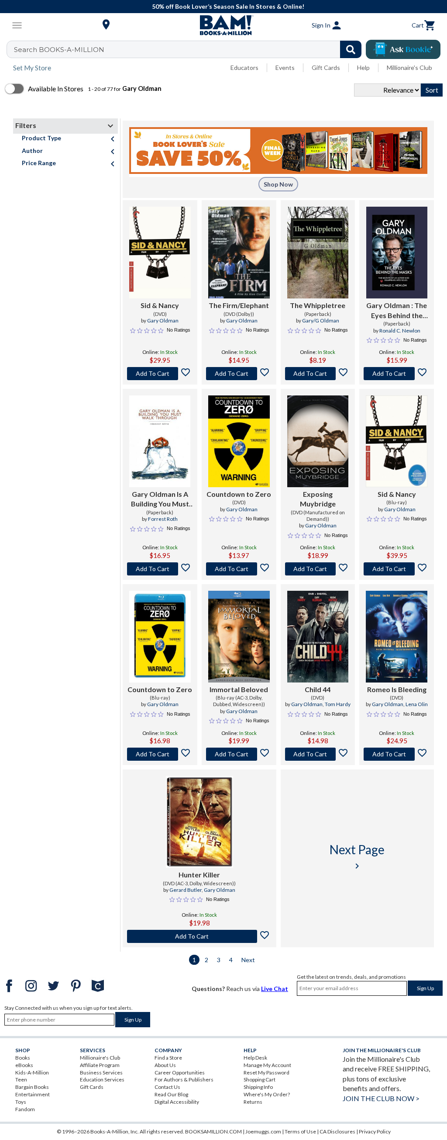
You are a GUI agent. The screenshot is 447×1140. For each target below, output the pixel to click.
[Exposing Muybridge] (318, 441)
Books (22, 1057)
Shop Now (278, 184)
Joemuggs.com (263, 1131)
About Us (165, 1065)
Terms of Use (300, 1131)
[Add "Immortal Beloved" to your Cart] (239, 754)
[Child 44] (318, 637)
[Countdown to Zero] (239, 441)
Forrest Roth (163, 519)
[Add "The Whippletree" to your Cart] (318, 373)
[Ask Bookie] (403, 49)
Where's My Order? (267, 1094)
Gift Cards (326, 67)
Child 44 (317, 689)
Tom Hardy (338, 704)
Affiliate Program (100, 1065)
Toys (20, 1101)
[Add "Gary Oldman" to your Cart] (397, 373)
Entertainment (32, 1094)
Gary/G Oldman (320, 320)
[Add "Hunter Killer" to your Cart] (199, 936)
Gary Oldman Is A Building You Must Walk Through (160, 499)
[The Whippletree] (318, 252)
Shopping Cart (259, 1079)
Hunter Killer (199, 874)
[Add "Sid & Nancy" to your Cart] (160, 373)
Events (285, 67)
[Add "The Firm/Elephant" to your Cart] (239, 373)
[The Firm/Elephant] (239, 252)
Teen (21, 1079)
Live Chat (274, 988)
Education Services (102, 1079)
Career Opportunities (180, 1072)
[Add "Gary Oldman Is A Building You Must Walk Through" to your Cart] (160, 568)
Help (363, 67)
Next (248, 959)
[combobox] (189, 49)
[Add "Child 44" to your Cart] (318, 754)
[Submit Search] (350, 49)
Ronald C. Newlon (399, 330)
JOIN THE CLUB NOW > (381, 1098)
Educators (244, 67)
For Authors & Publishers (184, 1079)
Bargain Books (32, 1087)
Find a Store (168, 1057)
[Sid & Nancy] (160, 252)
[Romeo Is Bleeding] (397, 637)
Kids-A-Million (32, 1072)
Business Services (101, 1072)
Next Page (357, 856)
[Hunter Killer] (199, 822)
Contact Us (167, 1087)
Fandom (25, 1109)
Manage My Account (267, 1065)
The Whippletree (317, 305)
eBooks (24, 1065)
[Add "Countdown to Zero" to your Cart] (239, 568)
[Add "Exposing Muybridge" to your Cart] (318, 568)
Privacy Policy (375, 1131)
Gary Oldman (163, 320)
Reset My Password (266, 1072)
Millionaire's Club (409, 67)
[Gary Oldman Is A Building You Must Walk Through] (160, 441)
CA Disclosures (337, 1131)
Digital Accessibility (177, 1101)
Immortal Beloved (239, 689)
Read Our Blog (171, 1094)
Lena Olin (417, 704)
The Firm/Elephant (239, 305)
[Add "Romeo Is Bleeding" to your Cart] (397, 754)
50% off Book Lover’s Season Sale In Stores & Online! (228, 6)
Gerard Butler (185, 890)
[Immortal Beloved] (239, 637)
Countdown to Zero (238, 494)
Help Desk (255, 1057)
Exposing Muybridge (318, 499)
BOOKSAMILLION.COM (213, 1131)
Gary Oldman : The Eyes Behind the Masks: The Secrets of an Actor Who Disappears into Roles (396, 310)
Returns (253, 1101)
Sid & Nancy (160, 305)
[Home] (223, 25)
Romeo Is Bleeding (396, 689)
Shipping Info (258, 1087)
